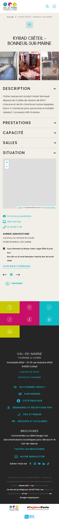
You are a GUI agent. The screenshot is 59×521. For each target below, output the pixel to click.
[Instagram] (35, 464)
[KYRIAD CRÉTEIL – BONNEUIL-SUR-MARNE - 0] (29, 66)
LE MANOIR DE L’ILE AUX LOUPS (5, 274)
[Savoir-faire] (9, 331)
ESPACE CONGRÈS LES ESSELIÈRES (18, 274)
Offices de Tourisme (29, 377)
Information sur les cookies (20, 477)
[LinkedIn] (44, 464)
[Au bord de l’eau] (49, 307)
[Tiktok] (48, 464)
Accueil (10, 17)
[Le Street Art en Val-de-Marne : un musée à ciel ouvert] (9, 307)
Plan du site (27, 481)
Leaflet (20, 207)
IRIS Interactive (41, 485)
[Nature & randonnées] (9, 319)
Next (36, 75)
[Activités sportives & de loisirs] (29, 319)
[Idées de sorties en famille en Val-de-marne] (49, 319)
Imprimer (16, 283)
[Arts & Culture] (29, 307)
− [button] (7, 166)
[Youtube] (39, 464)
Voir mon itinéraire (16, 266)
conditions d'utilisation (38, 493)
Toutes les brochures (29, 449)
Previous (22, 75)
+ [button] (7, 162)
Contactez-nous (29, 372)
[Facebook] (30, 464)
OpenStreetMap (49, 207)
